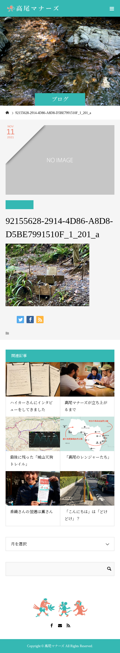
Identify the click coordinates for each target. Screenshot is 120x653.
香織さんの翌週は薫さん (31, 512)
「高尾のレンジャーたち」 (87, 457)
